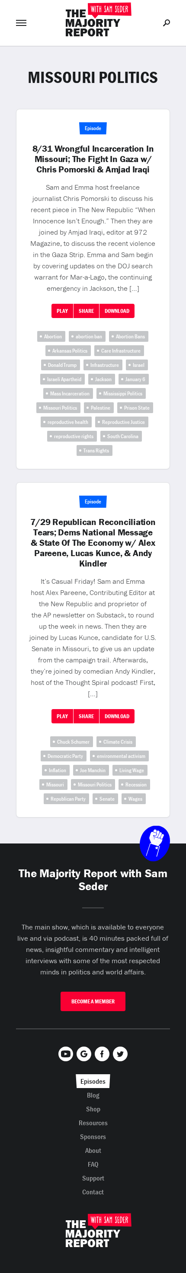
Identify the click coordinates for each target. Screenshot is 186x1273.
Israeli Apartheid (64, 379)
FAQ (93, 1164)
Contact (93, 1192)
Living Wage (131, 770)
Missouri (55, 784)
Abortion (53, 336)
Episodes (93, 1081)
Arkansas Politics (69, 350)
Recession (136, 784)
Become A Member (93, 1001)
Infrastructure (104, 365)
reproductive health (68, 422)
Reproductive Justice (123, 422)
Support (93, 1178)
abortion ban (89, 336)
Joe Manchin (93, 770)
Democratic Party (65, 756)
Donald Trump (62, 365)
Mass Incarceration (70, 393)
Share (86, 311)
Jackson (103, 379)
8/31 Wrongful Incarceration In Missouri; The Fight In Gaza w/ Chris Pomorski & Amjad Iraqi (93, 159)
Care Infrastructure (121, 350)
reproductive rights (73, 436)
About (93, 1150)
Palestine (100, 407)
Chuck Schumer (73, 741)
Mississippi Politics (122, 393)
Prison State (137, 407)
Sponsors (93, 1136)
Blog (93, 1095)
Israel (138, 365)
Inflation (57, 770)
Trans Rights (96, 450)
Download (117, 311)
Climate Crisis (117, 741)
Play (62, 311)
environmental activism (121, 756)
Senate (107, 798)
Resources (93, 1122)
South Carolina (122, 436)
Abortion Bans (130, 336)
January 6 (135, 379)
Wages (135, 798)
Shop (93, 1109)
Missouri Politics (60, 407)
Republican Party (68, 798)
